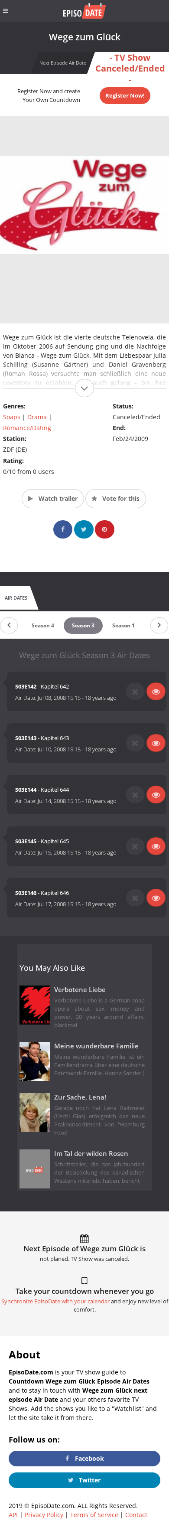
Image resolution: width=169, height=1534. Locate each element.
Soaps (11, 417)
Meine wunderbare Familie (96, 1046)
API (13, 1515)
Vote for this (120, 498)
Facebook (88, 1458)
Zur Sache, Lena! (80, 1097)
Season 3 (83, 625)
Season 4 (43, 625)
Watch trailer (57, 498)
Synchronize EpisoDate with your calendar (55, 1301)
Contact (136, 1515)
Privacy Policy (44, 1515)
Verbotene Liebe (80, 990)
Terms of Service (94, 1515)
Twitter (89, 1480)
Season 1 (123, 625)
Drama (37, 417)
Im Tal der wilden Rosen (91, 1153)
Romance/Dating (27, 428)
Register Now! (125, 95)
